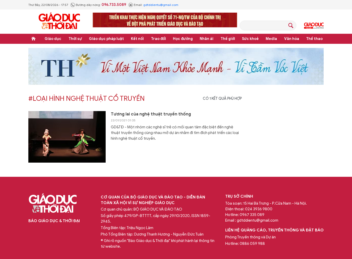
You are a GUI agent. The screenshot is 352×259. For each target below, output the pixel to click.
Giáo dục (53, 39)
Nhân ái (206, 39)
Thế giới (228, 39)
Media (271, 39)
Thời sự (75, 39)
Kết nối (137, 39)
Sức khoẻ (250, 39)
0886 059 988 (252, 243)
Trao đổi (158, 39)
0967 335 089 (252, 214)
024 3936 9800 (258, 209)
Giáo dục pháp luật (106, 39)
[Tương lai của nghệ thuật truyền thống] (67, 137)
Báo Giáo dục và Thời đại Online (59, 21)
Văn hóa (291, 39)
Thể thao (314, 39)
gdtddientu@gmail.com (160, 5)
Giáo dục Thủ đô (314, 25)
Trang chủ (33, 39)
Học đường (183, 39)
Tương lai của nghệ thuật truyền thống (151, 114)
